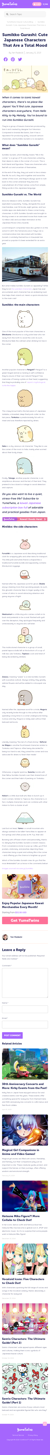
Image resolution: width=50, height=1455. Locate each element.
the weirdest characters (22, 289)
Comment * (7, 965)
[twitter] (20, 59)
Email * (5, 1018)
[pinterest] (13, 59)
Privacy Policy (33, 1435)
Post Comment (12, 1035)
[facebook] (6, 59)
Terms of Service (18, 1435)
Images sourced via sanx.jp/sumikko (17, 868)
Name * (5, 1003)
